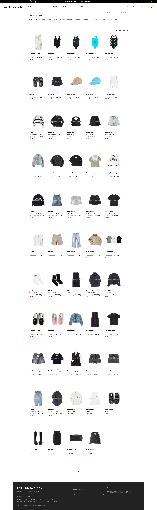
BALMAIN (37, 19)
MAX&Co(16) (103, 19)
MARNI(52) (95, 19)
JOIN (132, 6)
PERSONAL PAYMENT (58, 7)
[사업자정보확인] (33, 499)
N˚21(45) (39, 23)
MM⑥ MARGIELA (123, 12)
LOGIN (128, 6)
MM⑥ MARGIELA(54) (114, 19)
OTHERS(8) (58, 23)
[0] (151, 6)
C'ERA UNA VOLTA (47, 19)
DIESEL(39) (70, 19)
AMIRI (30, 19)
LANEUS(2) (87, 19)
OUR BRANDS (32, 7)
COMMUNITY (78, 7)
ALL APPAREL (44, 7)
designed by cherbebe (41, 505)
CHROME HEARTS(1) (59, 19)
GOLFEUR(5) (78, 19)
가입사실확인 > (106, 494)
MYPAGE (143, 6)
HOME (108, 12)
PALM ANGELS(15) (48, 23)
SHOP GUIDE (76, 492)
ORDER (137, 6)
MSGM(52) (32, 23)
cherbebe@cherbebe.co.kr (40, 501)
